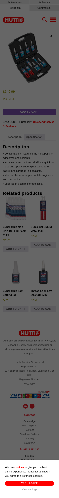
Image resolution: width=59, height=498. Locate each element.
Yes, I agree (29, 483)
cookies (19, 467)
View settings (29, 489)
